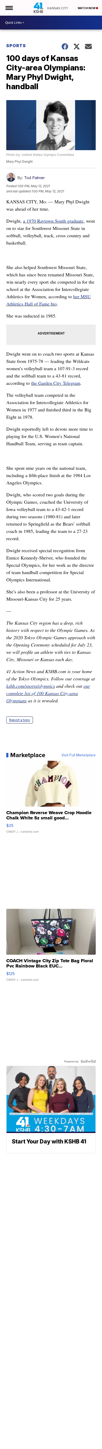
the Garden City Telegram (55, 383)
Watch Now (87, 8)
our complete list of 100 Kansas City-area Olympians (48, 693)
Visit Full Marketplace (78, 755)
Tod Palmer (34, 177)
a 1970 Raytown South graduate (53, 221)
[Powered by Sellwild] (88, 1061)
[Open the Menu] (9, 7)
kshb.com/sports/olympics (30, 686)
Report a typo (19, 720)
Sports (16, 45)
